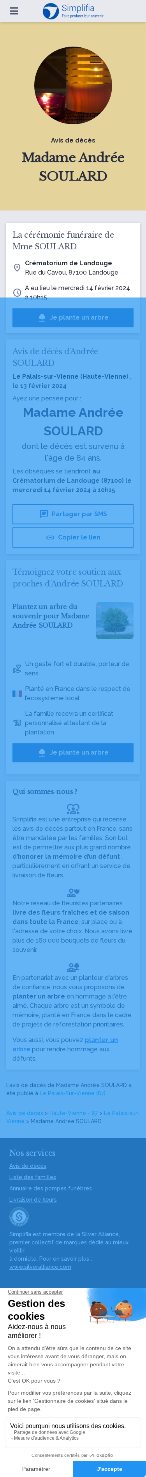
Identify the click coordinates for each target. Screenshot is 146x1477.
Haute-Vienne (105, 376)
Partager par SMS (73, 514)
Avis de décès (24, 1113)
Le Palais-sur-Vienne (45, 376)
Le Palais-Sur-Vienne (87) (73, 1093)
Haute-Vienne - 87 (73, 1113)
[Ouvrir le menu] (14, 11)
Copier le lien (73, 537)
